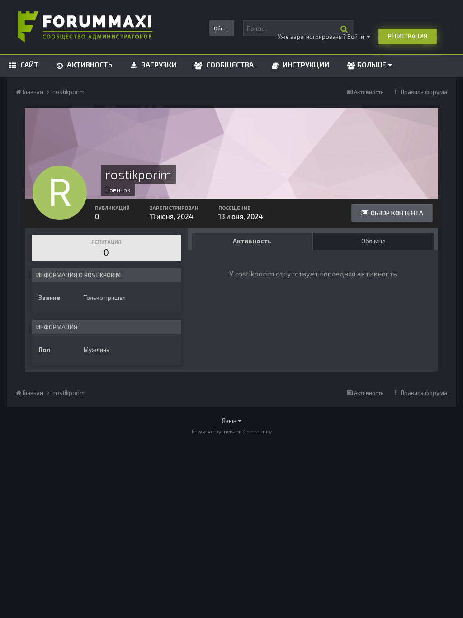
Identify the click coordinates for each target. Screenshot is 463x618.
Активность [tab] (252, 241)
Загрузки (158, 64)
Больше (371, 64)
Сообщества (229, 64)
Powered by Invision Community (232, 431)
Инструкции (305, 64)
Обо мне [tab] (373, 241)
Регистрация (407, 36)
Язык (230, 420)
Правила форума (424, 91)
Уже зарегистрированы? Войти (322, 36)
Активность (89, 64)
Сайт (28, 64)
